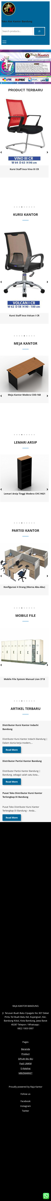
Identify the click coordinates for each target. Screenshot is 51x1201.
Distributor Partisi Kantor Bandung (22, 760)
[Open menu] (4, 42)
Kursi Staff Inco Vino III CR (24, 169)
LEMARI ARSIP (25, 442)
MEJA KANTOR (25, 343)
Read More (12, 749)
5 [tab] (24, 207)
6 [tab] (27, 207)
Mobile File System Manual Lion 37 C (24, 679)
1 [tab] (14, 207)
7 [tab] (29, 207)
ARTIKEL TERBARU (25, 708)
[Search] (39, 31)
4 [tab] (22, 207)
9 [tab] (34, 207)
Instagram (25, 1106)
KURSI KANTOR (25, 214)
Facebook (25, 1101)
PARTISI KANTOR (25, 530)
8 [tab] (31, 207)
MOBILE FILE (25, 615)
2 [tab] (17, 207)
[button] (47, 152)
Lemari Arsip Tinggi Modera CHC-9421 (24, 493)
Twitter (25, 1110)
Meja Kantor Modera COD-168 (24, 394)
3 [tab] (19, 207)
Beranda (25, 1049)
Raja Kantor (36, 1086)
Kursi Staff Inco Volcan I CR (24, 315)
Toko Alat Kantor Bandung (16, 21)
